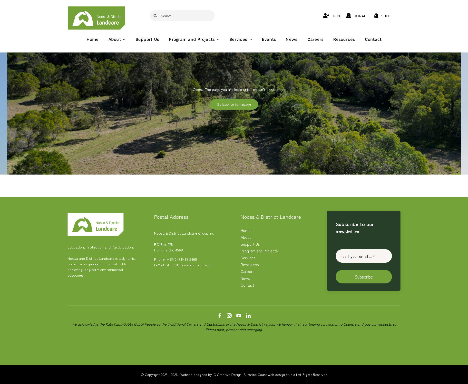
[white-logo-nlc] (96, 215)
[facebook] (219, 315)
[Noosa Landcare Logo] (97, 8)
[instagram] (229, 315)
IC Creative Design (227, 374)
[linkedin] (248, 315)
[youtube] (238, 315)
